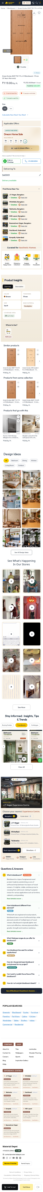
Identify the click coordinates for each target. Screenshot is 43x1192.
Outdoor (21, 465)
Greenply (6, 1012)
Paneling (6, 1016)
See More (21, 707)
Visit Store (26, 1187)
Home (3, 8)
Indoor (32, 1020)
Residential (19, 1024)
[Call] (33, 2)
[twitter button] (10, 1158)
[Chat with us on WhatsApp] (40, 760)
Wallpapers (19, 1053)
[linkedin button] (4, 1158)
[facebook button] (17, 1158)
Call (19, 1150)
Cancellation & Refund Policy (12, 1175)
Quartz (17, 1057)
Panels (31, 1057)
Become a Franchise (10, 1163)
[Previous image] (4, 792)
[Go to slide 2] (25, 59)
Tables (16, 1020)
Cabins (24, 1016)
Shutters (24, 1020)
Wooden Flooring (35, 1053)
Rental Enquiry (25, 1163)
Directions (14, 197)
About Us (6, 1049)
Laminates (32, 1049)
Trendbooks (21, 725)
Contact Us (6, 1053)
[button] (3, 3)
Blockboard (11, 8)
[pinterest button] (20, 1158)
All (6, 461)
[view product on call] (38, 1187)
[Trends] (19, 3)
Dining (24, 461)
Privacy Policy (28, 1172)
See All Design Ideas (21, 552)
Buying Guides (7, 725)
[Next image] (39, 792)
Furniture (34, 1012)
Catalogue (34, 725)
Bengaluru (9, 816)
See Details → (16, 1087)
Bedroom (14, 461)
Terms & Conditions (15, 1172)
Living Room (9, 465)
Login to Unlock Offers (23, 148)
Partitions (16, 1016)
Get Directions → (8, 1087)
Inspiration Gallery (21, 1060)
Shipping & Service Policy (31, 1175)
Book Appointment (10, 850)
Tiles (17, 1049)
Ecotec (26, 1012)
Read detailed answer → (15, 898)
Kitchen (33, 461)
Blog (4, 1060)
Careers (5, 1057)
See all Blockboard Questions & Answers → (21, 991)
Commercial (7, 1024)
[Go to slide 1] (17, 59)
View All (21, 767)
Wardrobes (7, 1020)
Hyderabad (25, 816)
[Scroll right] (39, 746)
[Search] (37, 3)
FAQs (4, 1064)
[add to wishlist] (39, 13)
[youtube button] (14, 1158)
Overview (7, 287)
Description (19, 287)
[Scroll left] (3, 746)
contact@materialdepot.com (15, 1154)
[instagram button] (7, 1158)
